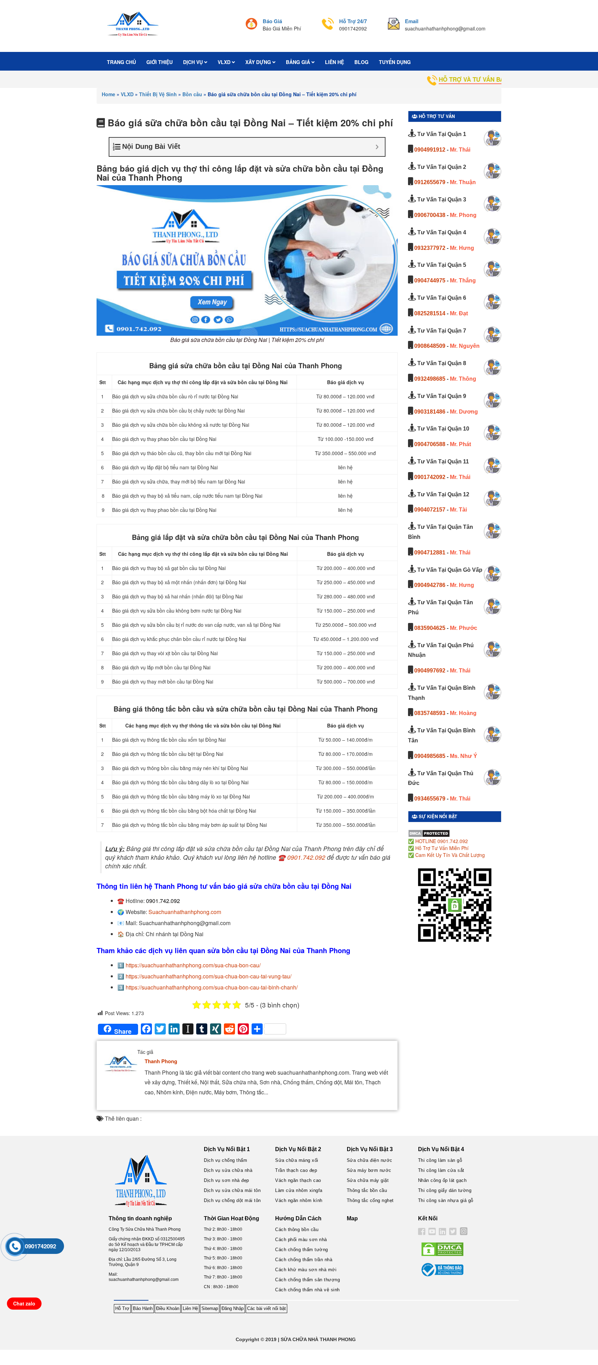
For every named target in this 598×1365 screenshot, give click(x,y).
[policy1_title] (251, 25)
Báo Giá (272, 21)
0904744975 (429, 280)
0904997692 (429, 671)
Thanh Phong (161, 1061)
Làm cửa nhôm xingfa (299, 1190)
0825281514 (429, 313)
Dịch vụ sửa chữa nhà (228, 1170)
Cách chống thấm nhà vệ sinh (307, 1289)
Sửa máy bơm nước (369, 1170)
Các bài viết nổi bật (266, 1308)
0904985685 (429, 756)
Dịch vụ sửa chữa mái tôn (232, 1190)
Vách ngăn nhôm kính (299, 1200)
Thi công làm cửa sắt (441, 1170)
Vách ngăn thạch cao (298, 1180)
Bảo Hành (143, 1308)
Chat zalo (24, 1303)
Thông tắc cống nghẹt (370, 1200)
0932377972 (429, 248)
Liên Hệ (190, 1308)
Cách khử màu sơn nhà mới (305, 1269)
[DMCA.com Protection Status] (429, 832)
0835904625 (429, 628)
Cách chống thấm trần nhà (303, 1259)
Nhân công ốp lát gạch (442, 1180)
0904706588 (429, 444)
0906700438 (429, 215)
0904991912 (429, 150)
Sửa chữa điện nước (369, 1160)
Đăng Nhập (232, 1308)
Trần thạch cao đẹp (296, 1170)
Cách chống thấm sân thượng (307, 1279)
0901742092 (429, 477)
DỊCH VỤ (193, 61)
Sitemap (209, 1308)
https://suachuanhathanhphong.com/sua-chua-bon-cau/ (193, 965)
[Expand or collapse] (377, 147)
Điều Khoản (167, 1308)
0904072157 (429, 510)
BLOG (361, 61)
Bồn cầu (192, 94)
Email (411, 21)
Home (108, 94)
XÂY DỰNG (258, 61)
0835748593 (429, 713)
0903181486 (429, 412)
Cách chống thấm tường (301, 1249)
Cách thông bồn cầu (296, 1229)
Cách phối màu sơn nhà (301, 1239)
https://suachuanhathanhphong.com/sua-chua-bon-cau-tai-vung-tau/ (208, 976)
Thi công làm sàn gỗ (440, 1160)
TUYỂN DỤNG (395, 61)
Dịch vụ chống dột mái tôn (232, 1200)
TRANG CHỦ (121, 61)
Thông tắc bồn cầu (367, 1190)
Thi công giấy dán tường (445, 1190)
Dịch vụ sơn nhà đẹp (226, 1180)
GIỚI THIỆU (159, 61)
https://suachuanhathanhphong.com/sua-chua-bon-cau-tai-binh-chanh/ (212, 987)
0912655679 (429, 182)
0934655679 (429, 799)
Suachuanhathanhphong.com (184, 912)
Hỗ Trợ (122, 1308)
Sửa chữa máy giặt (368, 1180)
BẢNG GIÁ (298, 61)
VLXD (225, 61)
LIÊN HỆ (334, 61)
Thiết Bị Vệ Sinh (158, 94)
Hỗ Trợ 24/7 (353, 21)
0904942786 (429, 585)
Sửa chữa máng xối (296, 1160)
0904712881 (429, 552)
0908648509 (429, 346)
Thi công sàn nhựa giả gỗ (445, 1200)
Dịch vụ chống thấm (225, 1160)
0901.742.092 (306, 857)
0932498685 (429, 379)
